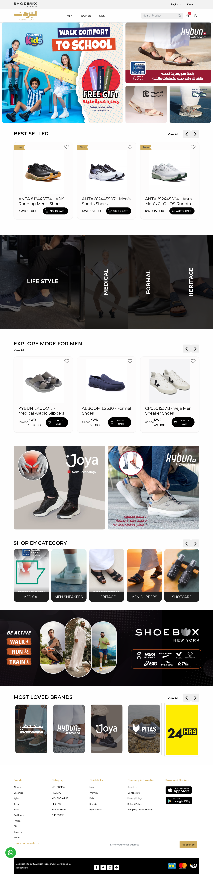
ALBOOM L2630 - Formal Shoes (43, 411)
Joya (16, 804)
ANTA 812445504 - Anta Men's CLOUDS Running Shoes (106, 201)
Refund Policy (134, 804)
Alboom (18, 787)
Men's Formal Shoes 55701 (165, 411)
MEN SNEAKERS (60, 798)
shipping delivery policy (139, 809)
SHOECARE (58, 815)
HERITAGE (191, 282)
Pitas (16, 809)
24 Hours (19, 815)
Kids (102, 15)
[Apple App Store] (178, 790)
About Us (132, 787)
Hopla (17, 837)
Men (70, 15)
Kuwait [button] (191, 4)
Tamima (18, 832)
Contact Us (133, 792)
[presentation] (187, 134)
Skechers (18, 792)
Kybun (17, 798)
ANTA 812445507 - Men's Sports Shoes (43, 201)
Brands (93, 804)
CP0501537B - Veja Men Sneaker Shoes (105, 411)
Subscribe (188, 844)
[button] (71, 18)
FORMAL (148, 282)
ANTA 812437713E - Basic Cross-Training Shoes (169, 201)
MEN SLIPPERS (59, 809)
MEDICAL (106, 282)
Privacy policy (134, 798)
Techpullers (22, 867)
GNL (16, 826)
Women (86, 15)
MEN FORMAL (59, 787)
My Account (96, 809)
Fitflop (17, 820)
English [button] (175, 4)
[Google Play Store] (178, 800)
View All (173, 134)
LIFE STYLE (42, 281)
